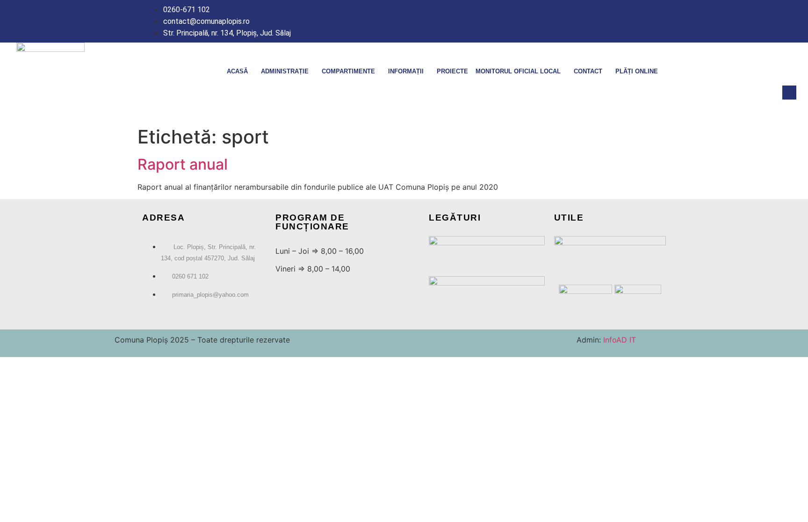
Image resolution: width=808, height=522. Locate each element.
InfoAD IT (618, 339)
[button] (789, 93)
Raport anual (182, 164)
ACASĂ (237, 71)
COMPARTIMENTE (348, 71)
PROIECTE (452, 71)
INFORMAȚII (406, 71)
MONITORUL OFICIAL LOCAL (518, 71)
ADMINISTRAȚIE (285, 71)
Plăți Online (636, 71)
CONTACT (588, 71)
